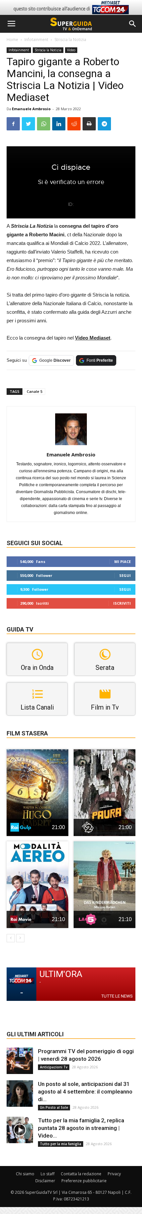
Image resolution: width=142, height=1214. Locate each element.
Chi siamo (25, 1174)
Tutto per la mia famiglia (60, 1144)
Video (71, 50)
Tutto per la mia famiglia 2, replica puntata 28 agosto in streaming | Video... (81, 1128)
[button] (133, 24)
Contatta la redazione (81, 1174)
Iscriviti (122, 603)
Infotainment (36, 39)
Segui (125, 575)
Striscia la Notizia (70, 39)
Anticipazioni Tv (53, 1067)
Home (12, 39)
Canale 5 (34, 391)
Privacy (114, 1174)
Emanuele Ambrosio (31, 108)
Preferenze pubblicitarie (84, 1181)
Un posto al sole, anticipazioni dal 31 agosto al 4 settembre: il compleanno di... (85, 1091)
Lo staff (47, 1174)
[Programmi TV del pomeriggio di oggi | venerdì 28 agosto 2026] (20, 1061)
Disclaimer (45, 1181)
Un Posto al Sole (54, 1107)
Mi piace (122, 561)
